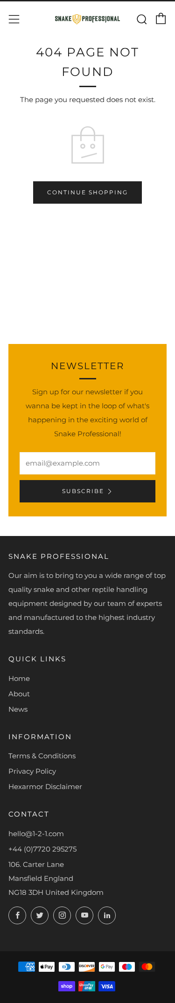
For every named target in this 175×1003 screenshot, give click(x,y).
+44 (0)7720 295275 (42, 849)
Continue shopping (87, 192)
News (18, 709)
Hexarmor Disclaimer (45, 786)
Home (19, 678)
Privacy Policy (32, 771)
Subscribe (83, 491)
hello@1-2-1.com (36, 833)
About (19, 693)
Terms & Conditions (42, 755)
